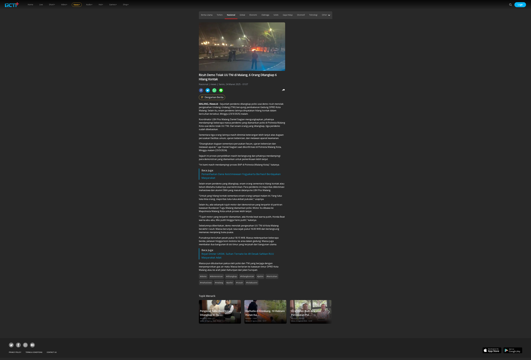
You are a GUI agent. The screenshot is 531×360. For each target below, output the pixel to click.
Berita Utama (206, 15)
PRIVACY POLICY (15, 352)
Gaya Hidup (288, 15)
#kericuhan (272, 276)
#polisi (229, 282)
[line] (221, 90)
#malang (219, 282)
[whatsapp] (214, 90)
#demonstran (216, 276)
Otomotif (301, 15)
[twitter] (207, 90)
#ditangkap (231, 276)
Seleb (276, 15)
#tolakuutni (251, 282)
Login (520, 4)
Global (242, 15)
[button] (328, 312)
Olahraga (265, 15)
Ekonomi (253, 15)
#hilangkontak (247, 276)
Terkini (219, 15)
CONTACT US (52, 352)
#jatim (260, 276)
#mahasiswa (206, 282)
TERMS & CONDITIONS (34, 352)
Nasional (231, 15)
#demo (203, 276)
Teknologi (313, 15)
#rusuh (239, 282)
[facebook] (201, 90)
